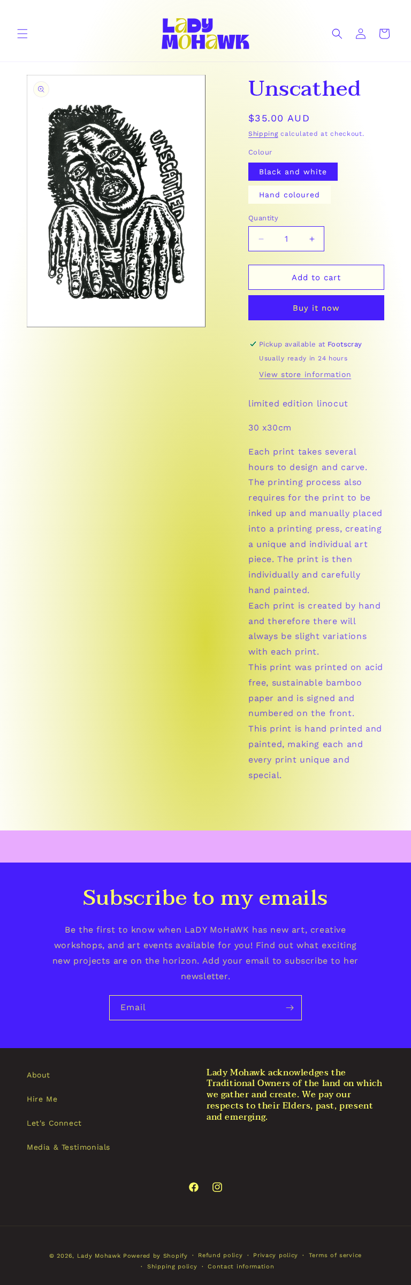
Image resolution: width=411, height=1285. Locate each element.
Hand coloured (289, 194)
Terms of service (335, 1255)
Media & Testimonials (68, 1147)
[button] (22, 33)
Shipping (263, 133)
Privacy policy (275, 1255)
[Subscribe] (289, 1007)
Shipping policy (172, 1266)
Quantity (263, 218)
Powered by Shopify (155, 1255)
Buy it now (316, 308)
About (38, 1075)
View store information (305, 374)
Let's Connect (54, 1123)
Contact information (241, 1266)
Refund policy (220, 1255)
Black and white (293, 171)
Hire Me (42, 1099)
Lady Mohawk (99, 1255)
